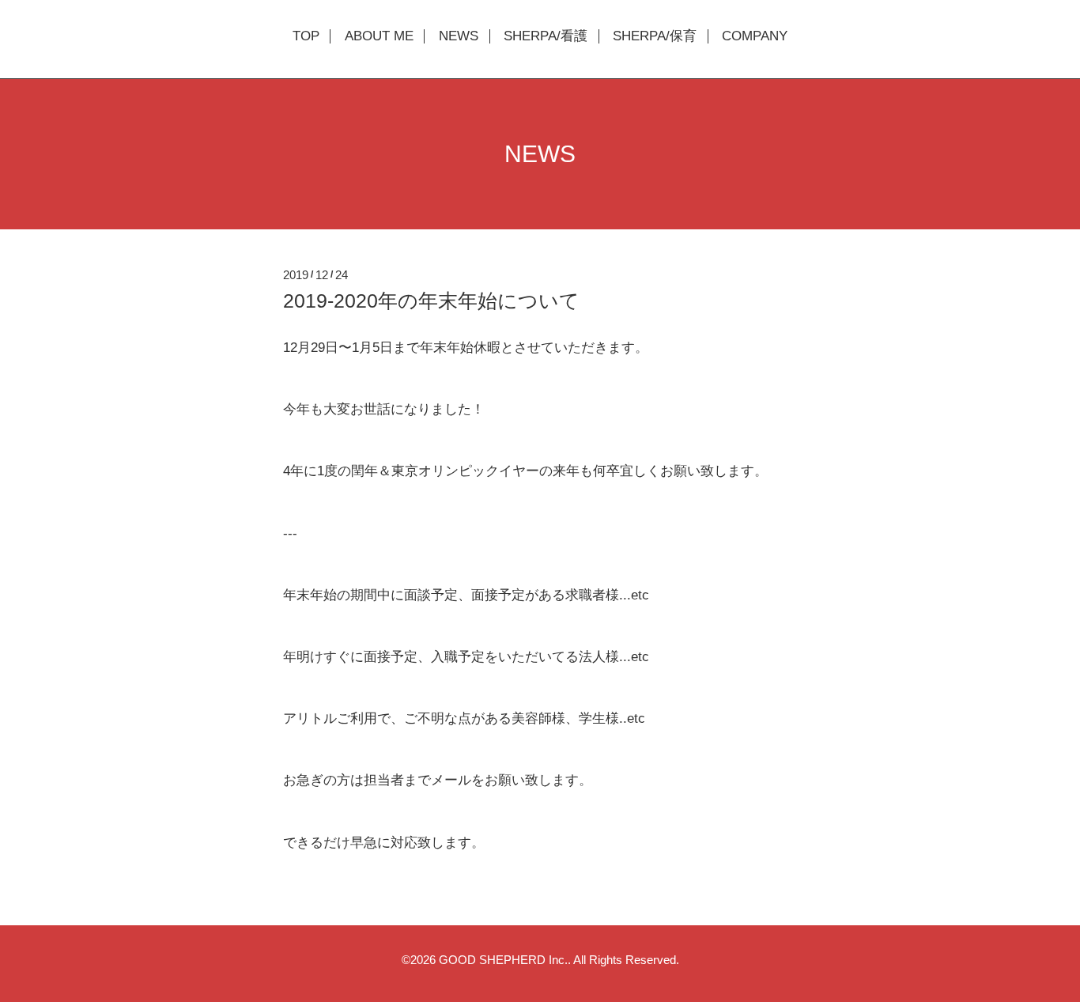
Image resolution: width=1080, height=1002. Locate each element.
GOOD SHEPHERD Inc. (503, 959)
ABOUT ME (379, 36)
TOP (306, 36)
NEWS (458, 36)
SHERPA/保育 (655, 36)
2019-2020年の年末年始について (431, 300)
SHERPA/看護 (545, 36)
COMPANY (754, 36)
